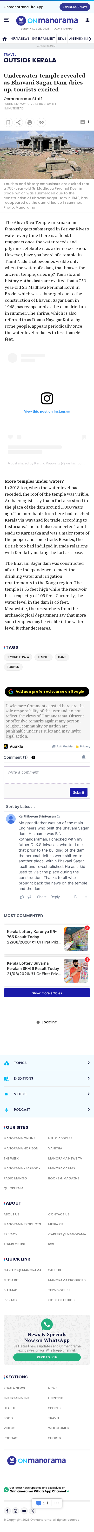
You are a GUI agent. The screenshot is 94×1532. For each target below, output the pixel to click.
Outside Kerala (30, 60)
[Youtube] (24, 1510)
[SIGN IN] (87, 20)
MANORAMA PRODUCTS (22, 1224)
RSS (51, 1244)
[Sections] (6, 20)
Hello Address (60, 1138)
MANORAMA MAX (61, 1168)
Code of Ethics (61, 1300)
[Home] (4, 38)
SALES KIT (55, 1270)
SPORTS (54, 1408)
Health (9, 1408)
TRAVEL (54, 1418)
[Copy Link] (41, 122)
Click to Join (47, 1357)
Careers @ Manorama (67, 1234)
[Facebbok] (7, 1510)
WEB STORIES (58, 1428)
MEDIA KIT (56, 1224)
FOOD (8, 1418)
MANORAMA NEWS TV (65, 1158)
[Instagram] (15, 1510)
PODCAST (11, 1438)
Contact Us (58, 1214)
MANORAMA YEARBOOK (22, 1168)
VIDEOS (9, 1428)
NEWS (62, 38)
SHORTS (54, 1438)
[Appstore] (53, 1475)
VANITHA (55, 1148)
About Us (11, 1214)
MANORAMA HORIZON (21, 1148)
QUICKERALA (13, 1188)
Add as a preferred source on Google (50, 691)
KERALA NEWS (20, 38)
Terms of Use (15, 1244)
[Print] (29, 122)
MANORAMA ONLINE (19, 1138)
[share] (18, 122)
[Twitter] (32, 1510)
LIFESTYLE (55, 1398)
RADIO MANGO (15, 1178)
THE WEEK (11, 1158)
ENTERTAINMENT (43, 38)
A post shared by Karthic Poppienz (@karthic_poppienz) (50, 463)
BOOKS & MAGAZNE (63, 1178)
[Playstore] (19, 1475)
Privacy (10, 1234)
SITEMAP (10, 1290)
